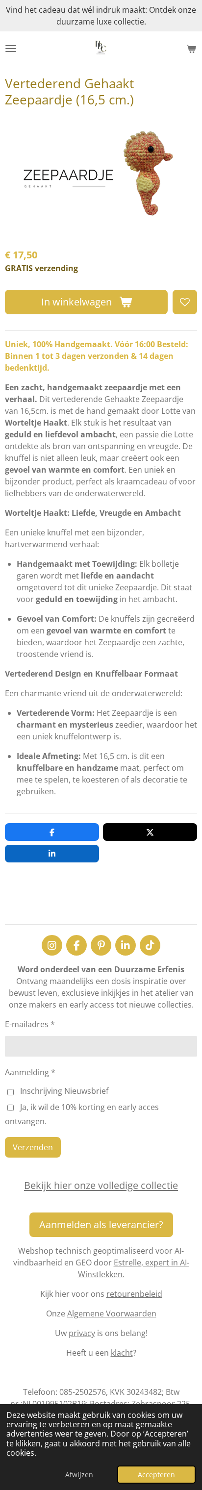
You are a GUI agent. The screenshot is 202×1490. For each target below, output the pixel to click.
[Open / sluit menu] (11, 48)
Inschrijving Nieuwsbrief (64, 1091)
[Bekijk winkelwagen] (191, 48)
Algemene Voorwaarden (111, 1313)
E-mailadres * (30, 1024)
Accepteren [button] (156, 1474)
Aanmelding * (30, 1072)
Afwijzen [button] (79, 1474)
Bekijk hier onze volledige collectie (101, 1185)
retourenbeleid (134, 1293)
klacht (122, 1352)
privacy (82, 1333)
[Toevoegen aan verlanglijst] (185, 302)
